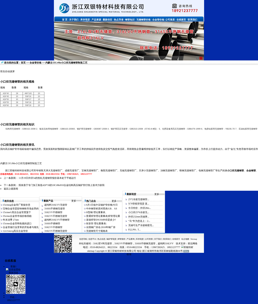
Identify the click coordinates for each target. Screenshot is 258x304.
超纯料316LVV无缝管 (55, 205)
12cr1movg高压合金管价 (15, 231)
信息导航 (83, 239)
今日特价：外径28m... (139, 208)
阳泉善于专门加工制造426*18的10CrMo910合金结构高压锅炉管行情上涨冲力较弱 (61, 185)
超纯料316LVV (165, 243)
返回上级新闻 (11, 188)
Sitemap (194, 239)
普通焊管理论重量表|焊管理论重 (103, 216)
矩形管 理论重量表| (96, 223)
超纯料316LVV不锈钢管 (57, 219)
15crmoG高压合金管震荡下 (16, 212)
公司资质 (149, 239)
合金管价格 (36, 62)
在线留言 (176, 239)
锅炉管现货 (111, 239)
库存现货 (139, 239)
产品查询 (131, 239)
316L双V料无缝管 (102, 243)
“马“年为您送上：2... (139, 221)
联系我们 (167, 239)
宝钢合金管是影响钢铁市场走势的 (20, 208)
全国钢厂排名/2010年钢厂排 (100, 227)
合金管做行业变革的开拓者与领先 (20, 227)
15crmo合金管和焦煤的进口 (17, 223)
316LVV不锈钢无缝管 (55, 216)
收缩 (129, 254)
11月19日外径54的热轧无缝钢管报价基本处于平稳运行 (47, 178)
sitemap (90, 251)
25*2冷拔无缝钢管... (138, 199)
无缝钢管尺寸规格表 (97, 231)
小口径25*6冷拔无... (138, 212)
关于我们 (158, 239)
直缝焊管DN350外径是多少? (101, 219)
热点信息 (101, 239)
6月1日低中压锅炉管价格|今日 (102, 205)
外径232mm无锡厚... (138, 216)
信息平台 (92, 239)
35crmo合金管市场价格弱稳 (17, 216)
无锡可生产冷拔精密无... (141, 225)
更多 (73, 201)
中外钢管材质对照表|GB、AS (101, 208)
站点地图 (185, 239)
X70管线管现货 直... (138, 203)
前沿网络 (192, 243)
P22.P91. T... (134, 229)
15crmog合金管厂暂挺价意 (16, 205)
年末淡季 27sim (10, 219)
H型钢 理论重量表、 (97, 212)
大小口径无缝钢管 (234, 170)
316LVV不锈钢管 (53, 212)
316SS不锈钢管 (52, 223)
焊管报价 (121, 239)
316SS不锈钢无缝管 (54, 208)
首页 (23, 62)
